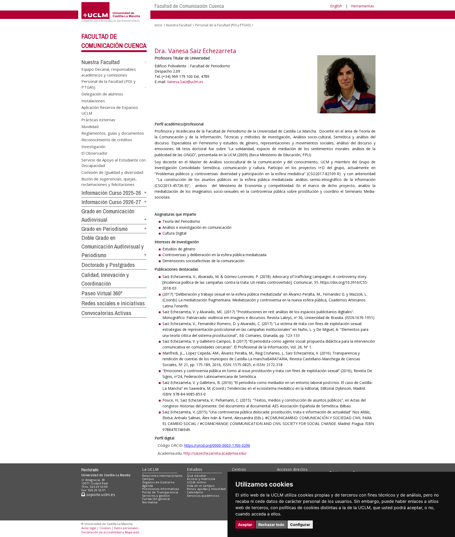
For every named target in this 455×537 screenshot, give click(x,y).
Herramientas (362, 5)
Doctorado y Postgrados (108, 265)
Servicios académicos (203, 496)
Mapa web (132, 532)
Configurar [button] (300, 524)
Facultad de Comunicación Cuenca (189, 5)
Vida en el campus (200, 486)
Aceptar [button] (245, 524)
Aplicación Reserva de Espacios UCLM (109, 110)
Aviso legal (88, 528)
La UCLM (150, 469)
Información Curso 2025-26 (111, 193)
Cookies (105, 528)
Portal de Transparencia (160, 492)
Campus (148, 479)
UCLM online (196, 482)
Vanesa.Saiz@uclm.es (185, 81)
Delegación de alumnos (102, 94)
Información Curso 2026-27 (111, 202)
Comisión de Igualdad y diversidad (112, 172)
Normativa (150, 502)
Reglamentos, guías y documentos (112, 132)
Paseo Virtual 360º (101, 293)
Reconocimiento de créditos (106, 139)
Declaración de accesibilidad (101, 532)
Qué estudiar (196, 476)
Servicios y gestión (156, 496)
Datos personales (126, 528)
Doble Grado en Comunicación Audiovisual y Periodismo (112, 246)
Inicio (158, 25)
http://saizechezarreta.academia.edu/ (215, 453)
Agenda (147, 486)
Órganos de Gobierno (158, 482)
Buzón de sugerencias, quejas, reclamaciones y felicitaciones (109, 181)
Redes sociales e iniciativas (113, 303)
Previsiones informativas (160, 489)
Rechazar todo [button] (271, 524)
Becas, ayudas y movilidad (206, 489)
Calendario (195, 492)
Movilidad (89, 126)
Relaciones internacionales (162, 476)
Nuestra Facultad (100, 62)
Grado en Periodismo (104, 229)
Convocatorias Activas (106, 313)
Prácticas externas (98, 119)
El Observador (94, 153)
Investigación (93, 146)
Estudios (194, 469)
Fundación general (156, 499)
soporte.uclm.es (100, 494)
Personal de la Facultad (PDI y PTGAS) (222, 25)
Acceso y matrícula (201, 479)
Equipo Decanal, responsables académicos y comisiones (108, 72)
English (336, 5)
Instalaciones (93, 100)
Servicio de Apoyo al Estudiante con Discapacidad (113, 162)
